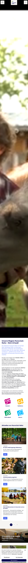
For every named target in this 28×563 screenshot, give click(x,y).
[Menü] (2, 2)
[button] (25, 2)
